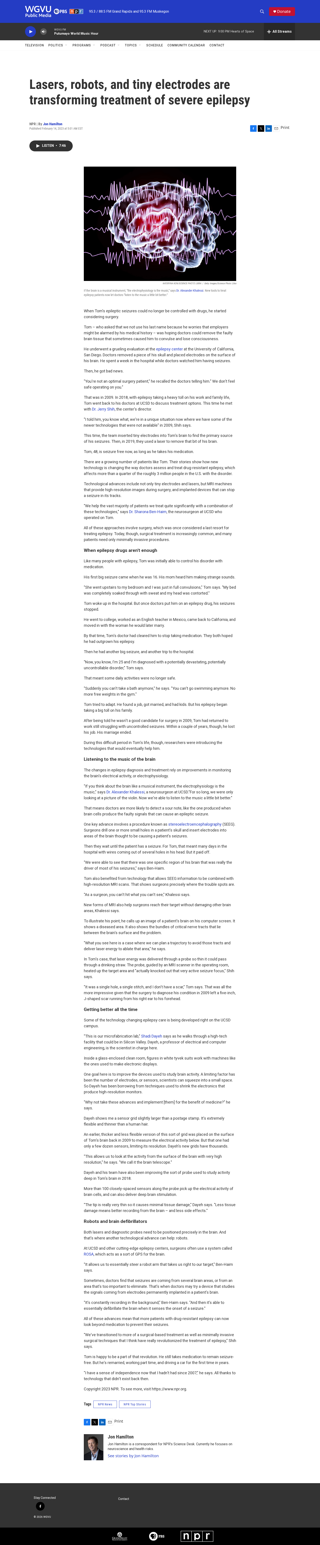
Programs (81, 45)
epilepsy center (169, 349)
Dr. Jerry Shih (103, 409)
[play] (30, 31)
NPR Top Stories (135, 1404)
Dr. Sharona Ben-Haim (148, 511)
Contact (216, 45)
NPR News (105, 1404)
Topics (131, 45)
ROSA (89, 1254)
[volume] (43, 32)
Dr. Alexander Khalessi (189, 290)
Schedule (154, 45)
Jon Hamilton (52, 124)
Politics (55, 45)
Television (34, 45)
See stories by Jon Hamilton (133, 1455)
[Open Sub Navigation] (66, 45)
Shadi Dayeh (151, 1036)
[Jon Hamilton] (93, 1447)
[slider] (50, 31)
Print (285, 127)
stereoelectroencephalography (195, 824)
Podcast (108, 45)
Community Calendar (186, 45)
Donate (284, 11)
